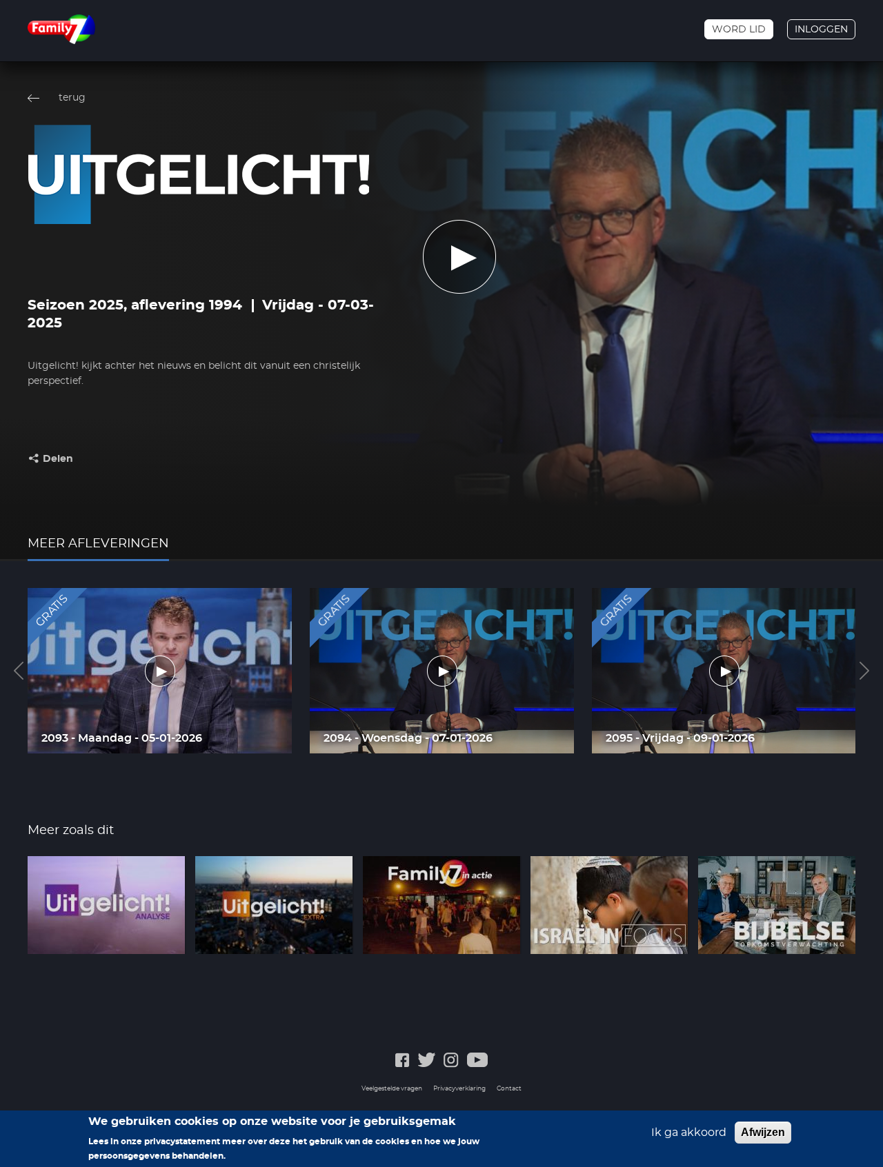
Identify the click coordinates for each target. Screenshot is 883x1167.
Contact (509, 1089)
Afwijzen (763, 1132)
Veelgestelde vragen (391, 1089)
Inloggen (821, 29)
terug (72, 98)
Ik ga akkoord (688, 1132)
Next (864, 670)
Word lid (739, 29)
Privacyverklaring (459, 1089)
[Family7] (61, 29)
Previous (18, 670)
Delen (58, 459)
